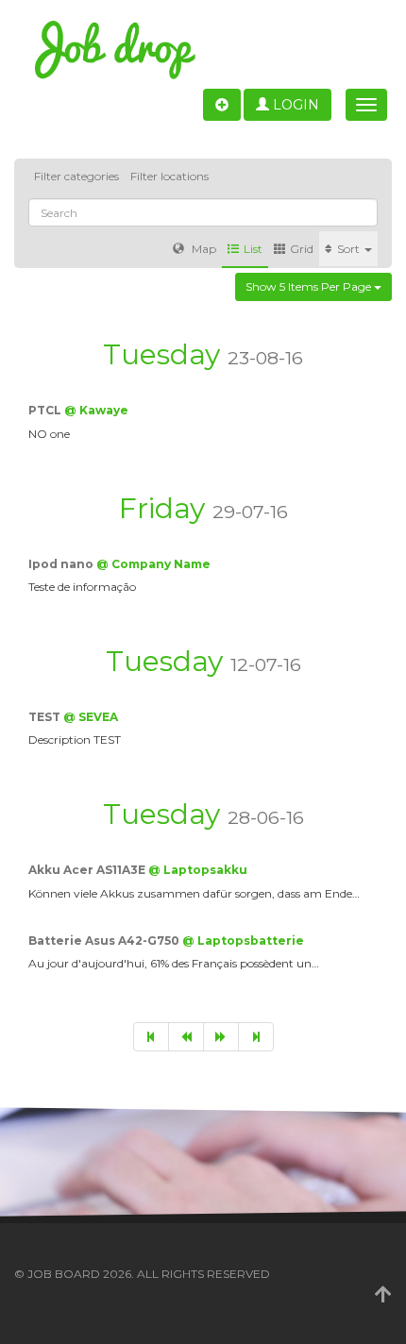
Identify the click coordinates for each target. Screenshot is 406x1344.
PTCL (46, 410)
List (253, 249)
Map (202, 249)
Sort (350, 249)
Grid (301, 249)
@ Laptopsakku (197, 870)
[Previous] (186, 1036)
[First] (151, 1036)
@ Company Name (153, 564)
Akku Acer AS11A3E (88, 870)
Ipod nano (62, 564)
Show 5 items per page (309, 286)
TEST (45, 717)
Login (294, 104)
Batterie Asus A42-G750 (105, 940)
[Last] (256, 1036)
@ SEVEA (90, 717)
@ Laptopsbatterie (243, 940)
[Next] (221, 1036)
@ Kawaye (96, 410)
